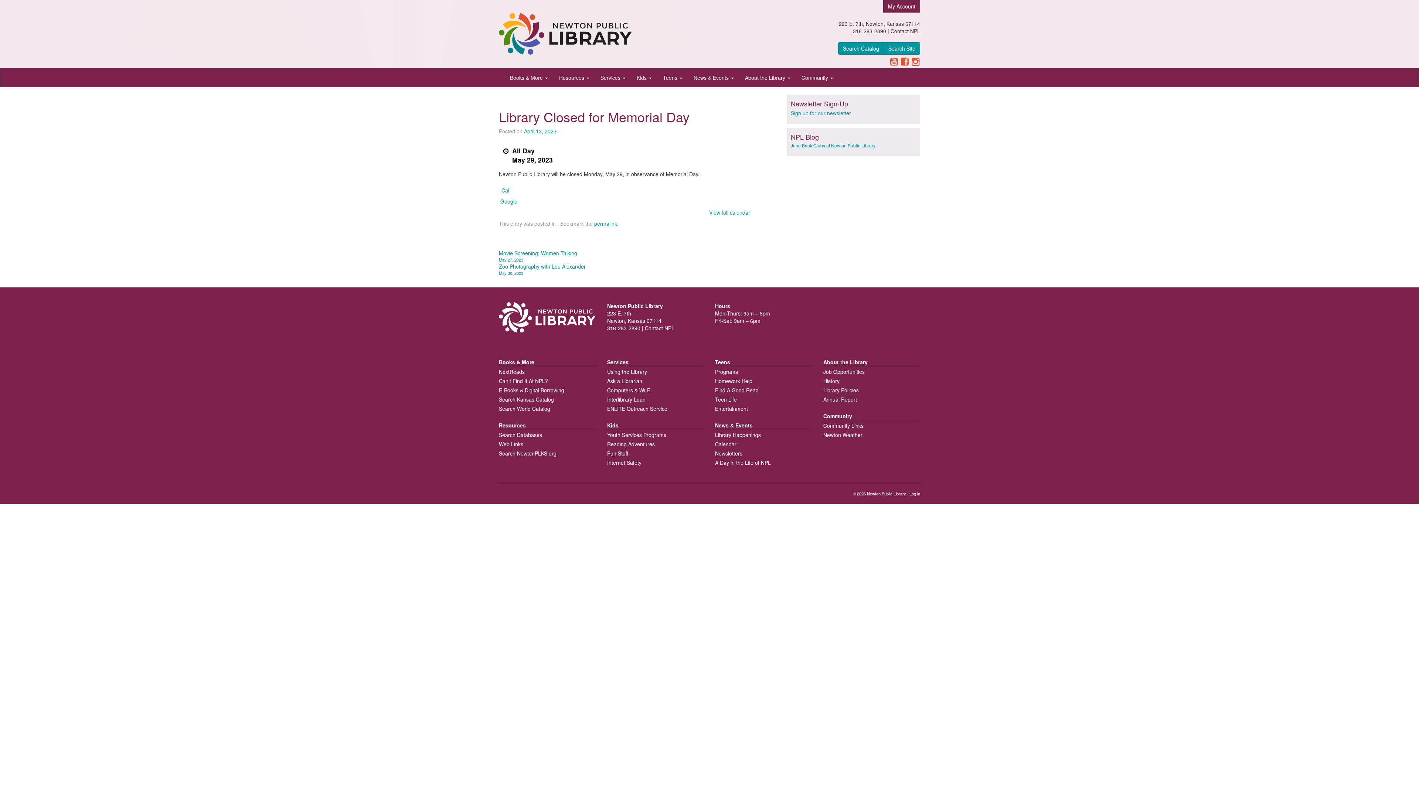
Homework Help (733, 381)
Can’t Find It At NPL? (523, 381)
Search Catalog (861, 48)
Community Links (843, 425)
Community (816, 77)
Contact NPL (905, 31)
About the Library (766, 77)
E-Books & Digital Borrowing (531, 390)
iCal (504, 190)
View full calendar (729, 212)
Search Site (901, 48)
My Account (901, 6)
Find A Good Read (737, 390)
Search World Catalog (524, 408)
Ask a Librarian (624, 381)
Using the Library (627, 371)
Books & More (527, 77)
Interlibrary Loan (626, 399)
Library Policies (841, 390)
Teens (671, 77)
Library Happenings (738, 435)
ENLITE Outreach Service (637, 408)
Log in (914, 494)
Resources (572, 77)
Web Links (511, 444)
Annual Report (840, 399)
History (831, 381)
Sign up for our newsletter (821, 113)
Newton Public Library (886, 494)
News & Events (712, 77)
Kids (642, 77)
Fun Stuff (617, 453)
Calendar (725, 444)
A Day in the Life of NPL (743, 462)
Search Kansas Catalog (526, 399)
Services (611, 77)
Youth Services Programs (636, 435)
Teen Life (726, 399)
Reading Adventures (631, 444)
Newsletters (728, 453)
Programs (726, 371)
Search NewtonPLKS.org (528, 453)
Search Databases (520, 435)
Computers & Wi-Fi (629, 390)
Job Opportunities (844, 371)
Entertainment (731, 408)
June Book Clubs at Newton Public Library (833, 145)
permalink (605, 223)
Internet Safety (624, 462)
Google (508, 201)
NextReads (512, 371)
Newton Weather (842, 435)
